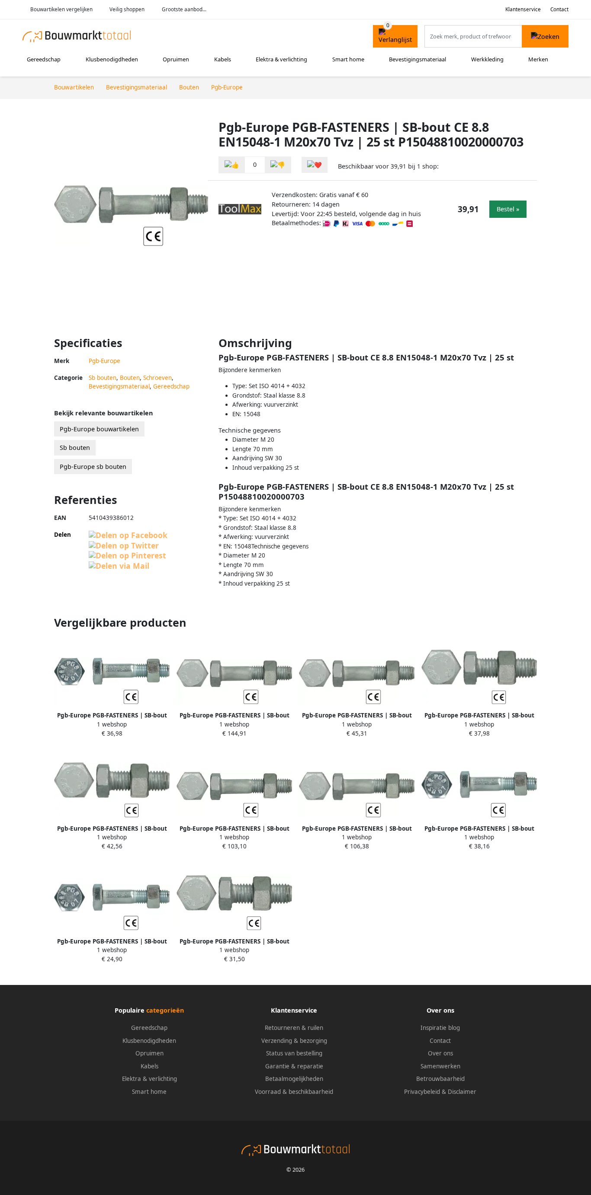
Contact (559, 9)
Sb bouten (102, 378)
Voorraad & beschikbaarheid (294, 1092)
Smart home (348, 59)
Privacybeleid (422, 1092)
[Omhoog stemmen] (232, 165)
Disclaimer (462, 1092)
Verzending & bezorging (294, 1041)
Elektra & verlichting (281, 59)
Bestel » (508, 209)
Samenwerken (440, 1066)
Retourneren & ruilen (294, 1028)
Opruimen (176, 59)
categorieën (165, 1010)
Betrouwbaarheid (440, 1079)
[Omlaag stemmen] (278, 165)
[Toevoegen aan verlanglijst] (315, 165)
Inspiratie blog (440, 1028)
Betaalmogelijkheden (294, 1079)
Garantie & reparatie (294, 1066)
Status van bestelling (294, 1053)
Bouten (130, 378)
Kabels (222, 59)
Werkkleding (487, 59)
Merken (538, 59)
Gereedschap (44, 59)
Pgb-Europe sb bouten (93, 466)
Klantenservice (523, 9)
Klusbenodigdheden (112, 59)
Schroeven (157, 378)
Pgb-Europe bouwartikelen (99, 429)
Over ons (440, 1053)
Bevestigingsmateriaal (417, 59)
